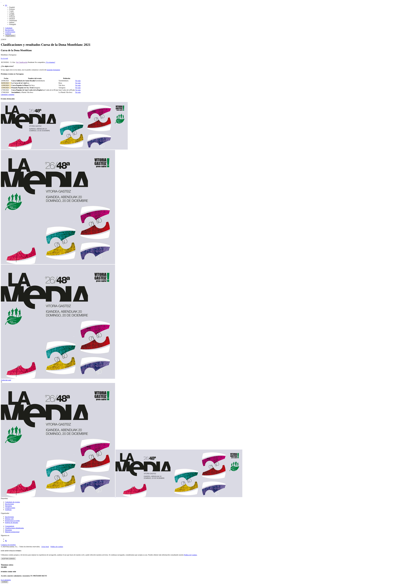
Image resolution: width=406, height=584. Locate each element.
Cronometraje (9, 526)
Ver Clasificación (21, 62)
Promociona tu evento (12, 521)
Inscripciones (9, 30)
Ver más (78, 81)
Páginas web (9, 519)
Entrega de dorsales (11, 522)
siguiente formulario (53, 70)
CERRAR (4, 582)
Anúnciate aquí (6, 380)
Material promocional (12, 532)
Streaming (8, 506)
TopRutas (8, 510)
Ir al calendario (6, 580)
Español (12, 7)
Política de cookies (57, 547)
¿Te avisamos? (50, 62)
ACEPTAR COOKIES (8, 558)
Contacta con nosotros (8, 545)
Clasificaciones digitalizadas (14, 528)
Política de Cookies (190, 555)
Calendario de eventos (12, 502)
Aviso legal (45, 547)
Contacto (8, 34)
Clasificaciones (10, 32)
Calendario (8, 28)
